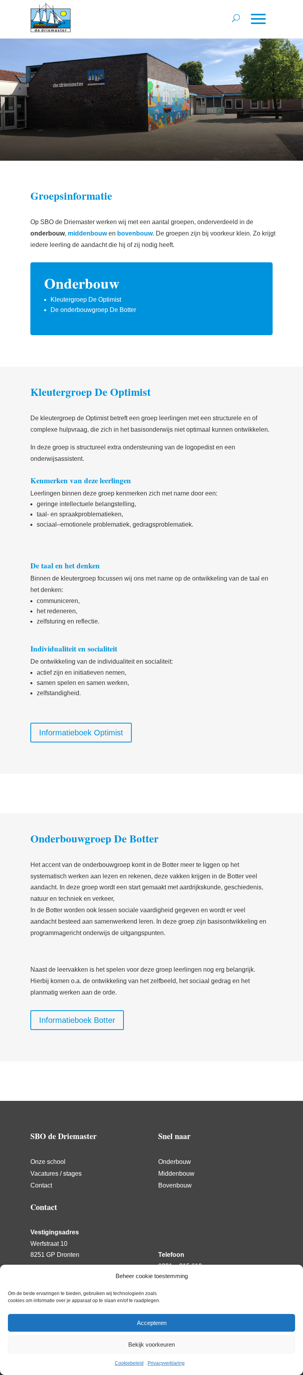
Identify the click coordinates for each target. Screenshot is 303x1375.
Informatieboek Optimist (81, 732)
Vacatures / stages (56, 1174)
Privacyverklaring (166, 1363)
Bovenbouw (175, 1186)
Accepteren (151, 1322)
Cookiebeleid (129, 1363)
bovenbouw (135, 233)
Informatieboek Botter (77, 1020)
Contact (41, 1186)
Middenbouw (176, 1174)
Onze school (47, 1162)
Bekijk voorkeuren (151, 1344)
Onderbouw (174, 1162)
